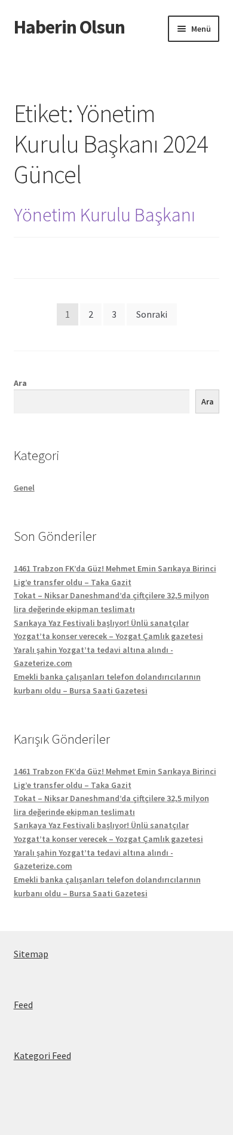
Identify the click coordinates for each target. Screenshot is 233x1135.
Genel (24, 487)
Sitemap (31, 954)
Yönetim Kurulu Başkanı (104, 215)
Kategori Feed (42, 1055)
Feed (23, 1005)
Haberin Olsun (69, 27)
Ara (20, 383)
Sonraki (151, 314)
